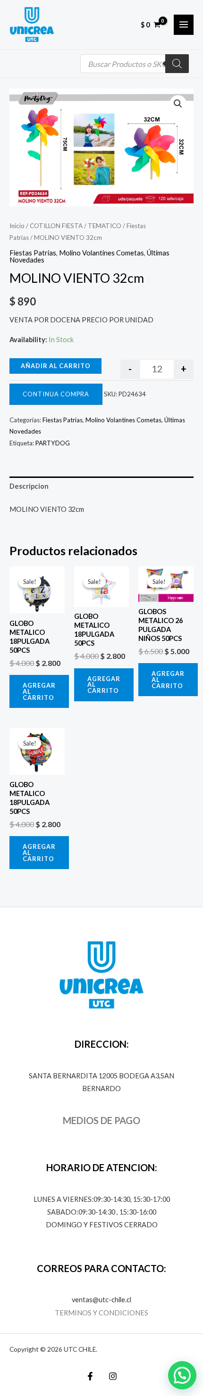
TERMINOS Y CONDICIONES (101, 1313)
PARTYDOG (52, 443)
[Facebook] (90, 1376)
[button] (177, 103)
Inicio (17, 226)
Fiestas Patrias (32, 253)
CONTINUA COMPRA (56, 394)
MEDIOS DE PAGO (101, 1120)
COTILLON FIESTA (56, 226)
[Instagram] (113, 1376)
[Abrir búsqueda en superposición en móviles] (134, 63)
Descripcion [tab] (29, 486)
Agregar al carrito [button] (39, 691)
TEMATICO (104, 226)
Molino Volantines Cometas (101, 253)
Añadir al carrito (56, 366)
